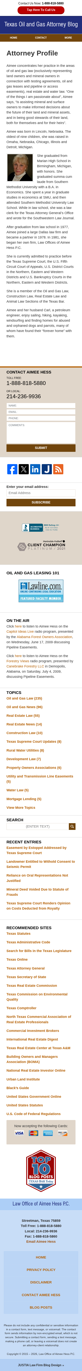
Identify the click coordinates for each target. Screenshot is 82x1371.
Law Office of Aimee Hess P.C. (57, 1353)
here (18, 626)
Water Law (17, 790)
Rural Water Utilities (25, 750)
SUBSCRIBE (41, 502)
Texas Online (17, 959)
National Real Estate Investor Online (35, 1070)
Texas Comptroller (21, 1008)
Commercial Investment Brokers (32, 1031)
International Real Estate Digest (32, 1039)
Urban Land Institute (23, 1079)
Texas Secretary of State (26, 977)
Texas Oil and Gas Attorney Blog (41, 25)
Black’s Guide (17, 1088)
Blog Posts (41, 1307)
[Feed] (58, 469)
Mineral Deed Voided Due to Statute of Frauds (37, 892)
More (68, 37)
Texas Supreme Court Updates (33, 741)
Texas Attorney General (25, 968)
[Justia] (46, 469)
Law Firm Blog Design (39, 1365)
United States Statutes (24, 1105)
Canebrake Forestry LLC (25, 666)
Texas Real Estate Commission (31, 986)
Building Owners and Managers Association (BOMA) (32, 1059)
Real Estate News (24, 724)
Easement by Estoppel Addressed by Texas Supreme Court (36, 850)
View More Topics (20, 808)
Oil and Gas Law (24, 698)
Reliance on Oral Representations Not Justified (37, 878)
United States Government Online (33, 1097)
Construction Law (24, 733)
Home (13, 37)
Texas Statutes (18, 934)
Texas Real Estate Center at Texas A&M (38, 1048)
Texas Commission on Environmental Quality (37, 996)
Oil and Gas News (24, 707)
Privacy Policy (41, 1270)
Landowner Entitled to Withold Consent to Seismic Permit (40, 864)
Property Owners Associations (33, 768)
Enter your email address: (27, 487)
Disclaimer (41, 1282)
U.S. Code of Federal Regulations (33, 1114)
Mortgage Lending (23, 799)
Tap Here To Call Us (41, 10)
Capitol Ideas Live (20, 631)
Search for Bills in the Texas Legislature (39, 951)
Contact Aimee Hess (41, 1295)
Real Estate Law (23, 716)
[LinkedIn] (35, 469)
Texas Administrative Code (28, 942)
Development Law (23, 759)
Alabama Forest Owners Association (44, 637)
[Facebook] (12, 469)
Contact (41, 37)
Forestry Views (17, 661)
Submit (41, 448)
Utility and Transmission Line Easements (39, 778)
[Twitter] (24, 469)
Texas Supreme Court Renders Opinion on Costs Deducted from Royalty (38, 905)
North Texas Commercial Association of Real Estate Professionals (38, 1019)
